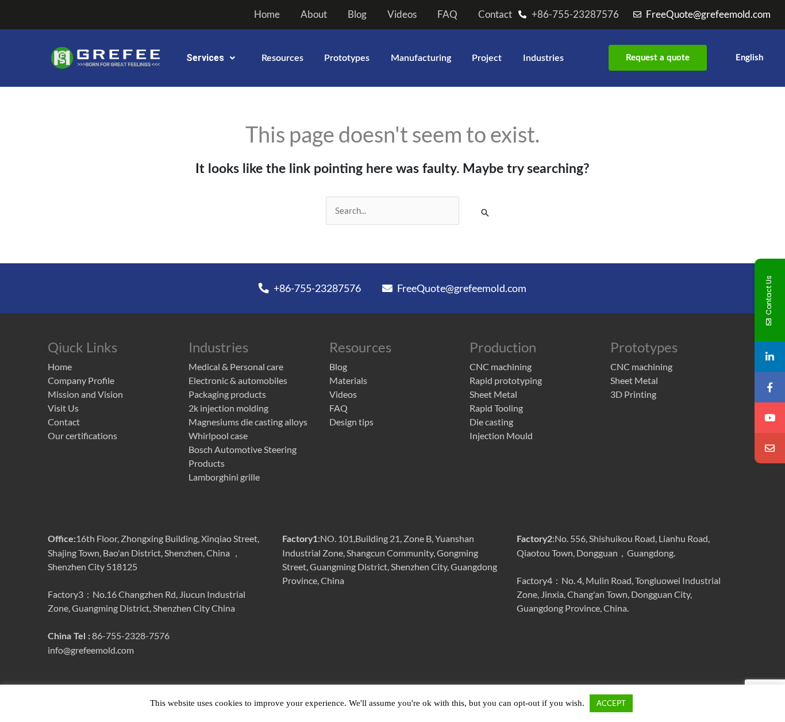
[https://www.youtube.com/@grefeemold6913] (770, 417)
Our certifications (82, 435)
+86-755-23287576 (316, 288)
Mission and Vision (85, 394)
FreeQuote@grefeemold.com (460, 288)
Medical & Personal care (235, 366)
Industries (543, 58)
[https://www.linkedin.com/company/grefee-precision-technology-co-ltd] (770, 356)
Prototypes (347, 58)
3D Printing (633, 394)
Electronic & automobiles (237, 380)
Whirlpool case (218, 435)
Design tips (351, 421)
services (205, 57)
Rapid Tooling (496, 407)
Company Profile (81, 380)
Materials (348, 380)
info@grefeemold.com (91, 649)
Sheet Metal (493, 394)
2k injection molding (228, 407)
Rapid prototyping (506, 380)
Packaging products (227, 394)
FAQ (447, 14)
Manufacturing (421, 58)
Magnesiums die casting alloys (247, 421)
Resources (282, 58)
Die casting (491, 421)
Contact (495, 14)
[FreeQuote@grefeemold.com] (770, 448)
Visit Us (63, 407)
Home (267, 14)
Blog (357, 14)
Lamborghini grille (224, 476)
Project (487, 58)
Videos (402, 14)
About (314, 14)
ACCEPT (611, 703)
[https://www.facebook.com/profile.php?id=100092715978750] (770, 387)
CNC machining (501, 366)
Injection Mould (501, 435)
